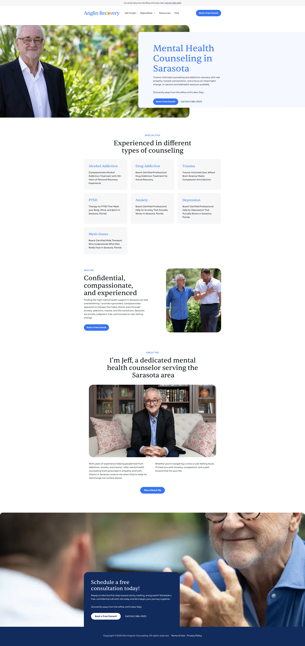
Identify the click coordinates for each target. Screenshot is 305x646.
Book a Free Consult (208, 13)
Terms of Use (178, 635)
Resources (165, 13)
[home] (102, 13)
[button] (147, 13)
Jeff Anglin (130, 13)
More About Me (152, 490)
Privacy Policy (194, 635)
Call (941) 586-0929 (173, 3)
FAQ (176, 13)
